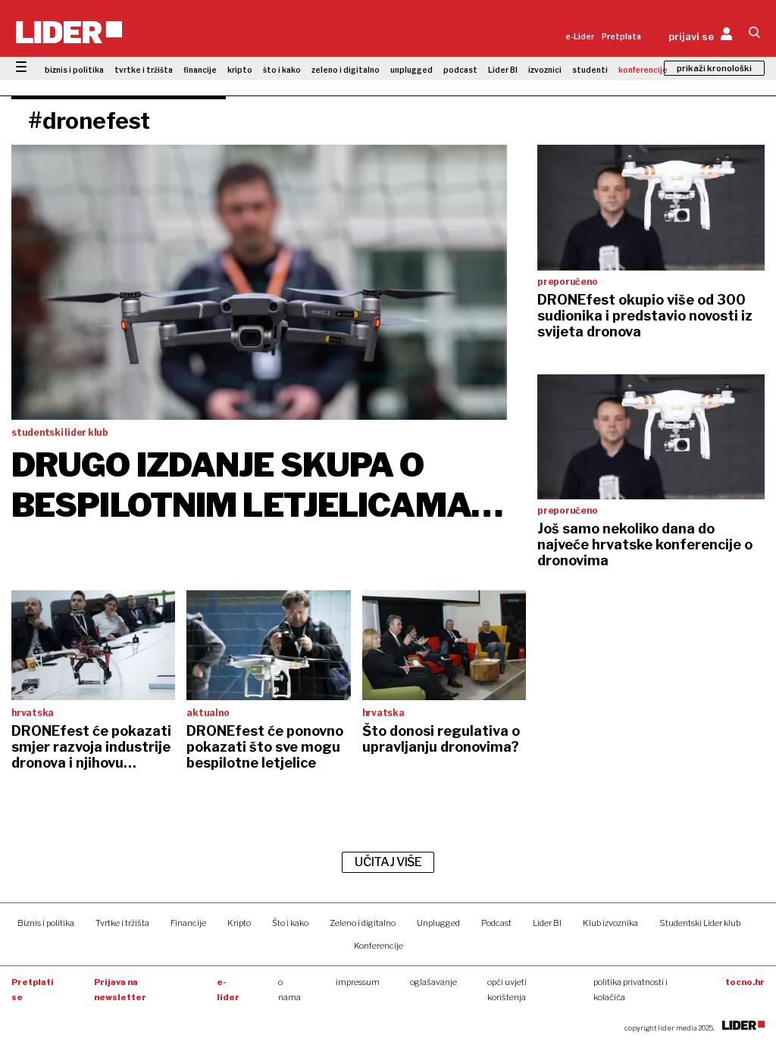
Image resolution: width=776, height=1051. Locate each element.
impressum (358, 982)
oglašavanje (433, 982)
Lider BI (503, 69)
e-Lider (579, 36)
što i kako (282, 69)
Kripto (239, 923)
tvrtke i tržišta (143, 69)
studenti (590, 69)
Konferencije (378, 945)
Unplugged (438, 923)
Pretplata (621, 36)
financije (200, 69)
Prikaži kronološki (714, 68)
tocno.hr (745, 982)
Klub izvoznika (610, 923)
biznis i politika (74, 69)
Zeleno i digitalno (363, 923)
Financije (188, 923)
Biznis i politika (45, 923)
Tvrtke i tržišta (122, 923)
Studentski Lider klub (699, 923)
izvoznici (545, 69)
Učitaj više (388, 862)
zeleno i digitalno (345, 69)
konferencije (643, 69)
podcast (460, 69)
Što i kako (290, 923)
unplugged (411, 69)
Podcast (496, 923)
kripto (239, 69)
